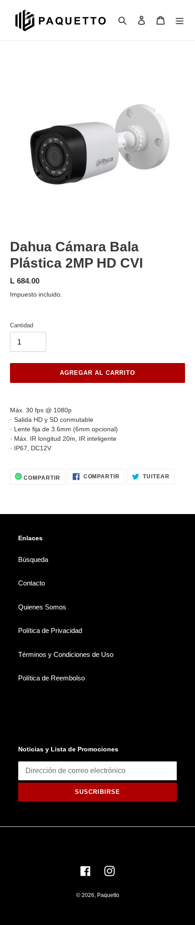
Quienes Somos (42, 607)
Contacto (31, 583)
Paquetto (108, 895)
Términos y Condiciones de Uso (65, 654)
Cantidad (21, 325)
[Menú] (179, 20)
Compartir (41, 478)
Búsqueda (33, 559)
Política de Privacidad (50, 630)
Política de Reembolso (51, 678)
